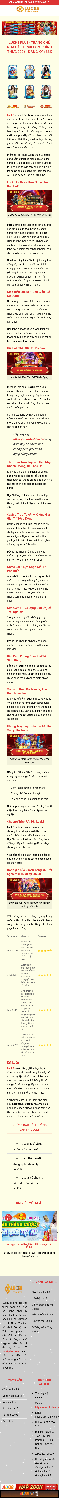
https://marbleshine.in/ (28, 439)
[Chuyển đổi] (16, 1144)
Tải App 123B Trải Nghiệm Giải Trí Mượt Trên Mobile (29, 1245)
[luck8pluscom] (29, 10)
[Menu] (4, 10)
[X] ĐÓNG (50, 1486)
